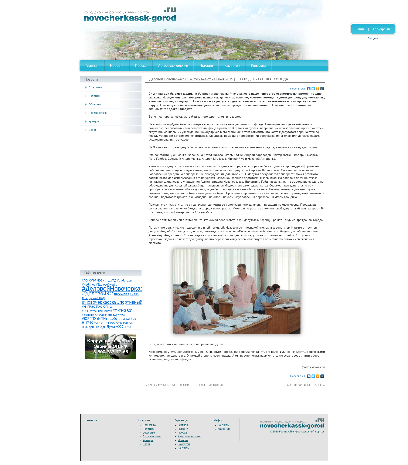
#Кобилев (121, 294)
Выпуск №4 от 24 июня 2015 (210, 79)
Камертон (232, 65)
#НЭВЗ (134, 294)
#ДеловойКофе (106, 284)
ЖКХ (119, 326)
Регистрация (382, 29)
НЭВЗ (127, 326)
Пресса (141, 65)
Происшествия (98, 112)
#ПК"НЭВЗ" (122, 311)
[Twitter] (313, 87)
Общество (95, 104)
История (206, 65)
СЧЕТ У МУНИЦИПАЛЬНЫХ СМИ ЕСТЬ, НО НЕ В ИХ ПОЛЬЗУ (184, 385)
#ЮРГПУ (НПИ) (94, 318)
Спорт (92, 129)
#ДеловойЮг (97, 293)
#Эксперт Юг (90, 314)
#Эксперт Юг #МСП (112, 314)
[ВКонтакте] (309, 87)
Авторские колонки (173, 65)
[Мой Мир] (322, 87)
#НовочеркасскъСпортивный (112, 302)
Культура (94, 121)
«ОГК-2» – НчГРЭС (104, 322)
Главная (92, 65)
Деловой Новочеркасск (167, 79)
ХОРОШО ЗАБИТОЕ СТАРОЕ (306, 385)
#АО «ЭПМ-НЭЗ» (93, 280)
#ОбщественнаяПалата (97, 311)
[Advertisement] (111, 201)
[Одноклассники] (318, 87)
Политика (94, 95)
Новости (116, 65)
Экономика (95, 87)
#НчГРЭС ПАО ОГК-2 (97, 306)
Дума (111, 326)
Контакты (258, 65)
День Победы (97, 327)
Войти (360, 29)
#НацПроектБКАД (93, 298)
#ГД (107, 280)
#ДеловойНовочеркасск (116, 288)
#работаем (116, 318)
